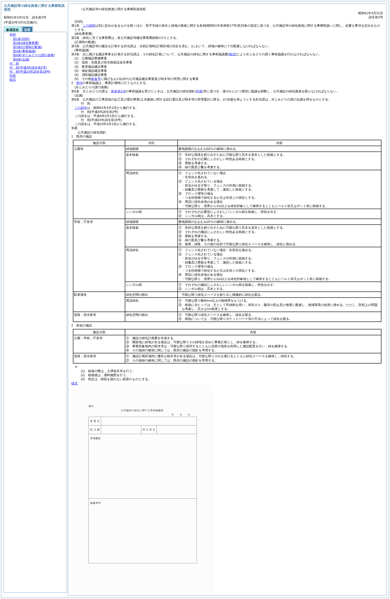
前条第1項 (118, 91)
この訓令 (80, 108)
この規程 (89, 25)
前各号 (96, 79)
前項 (79, 83)
